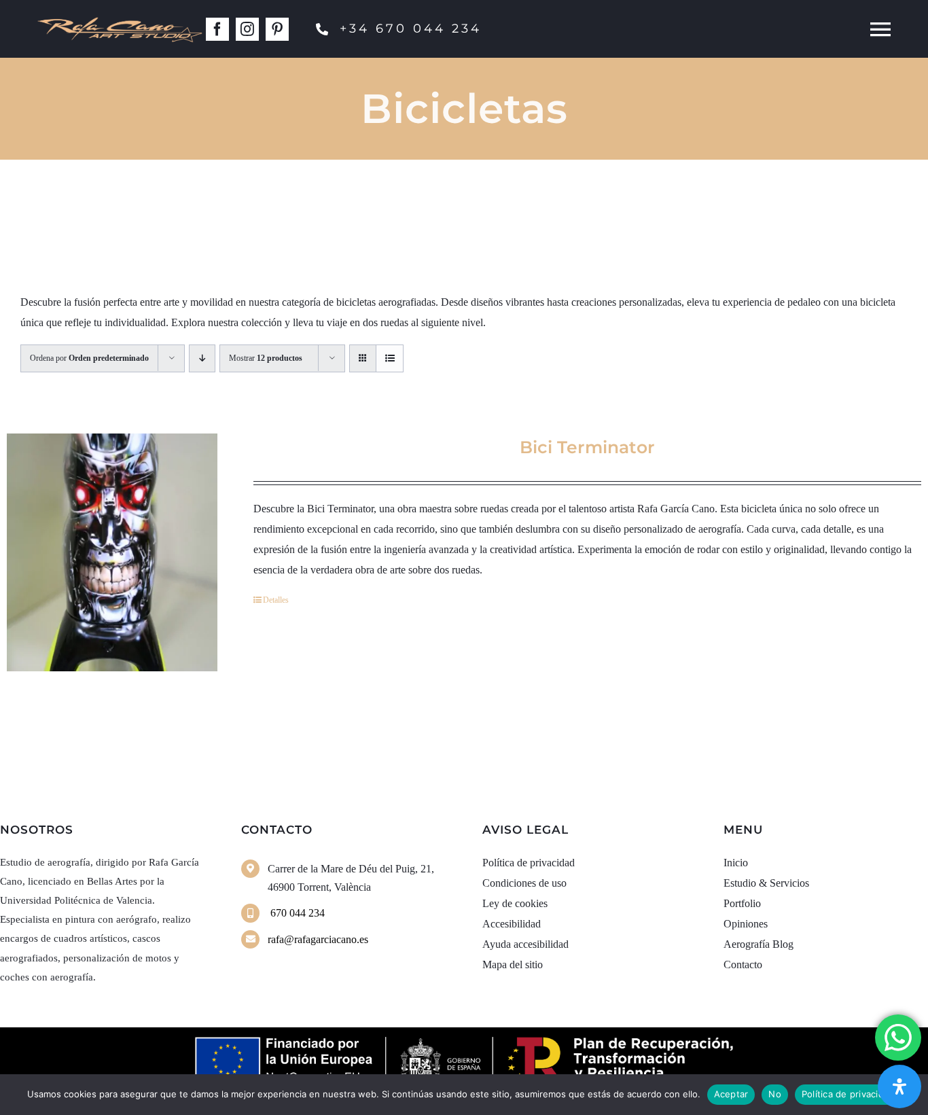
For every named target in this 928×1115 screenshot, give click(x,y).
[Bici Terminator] (112, 552)
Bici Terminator (587, 447)
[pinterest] (277, 29)
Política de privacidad (848, 1094)
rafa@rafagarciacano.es (318, 939)
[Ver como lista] (389, 358)
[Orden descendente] (202, 358)
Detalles (276, 600)
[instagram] (247, 29)
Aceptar (731, 1094)
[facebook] (217, 29)
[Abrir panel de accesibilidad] (899, 1086)
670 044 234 (296, 913)
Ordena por (89, 358)
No (774, 1094)
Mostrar (265, 358)
